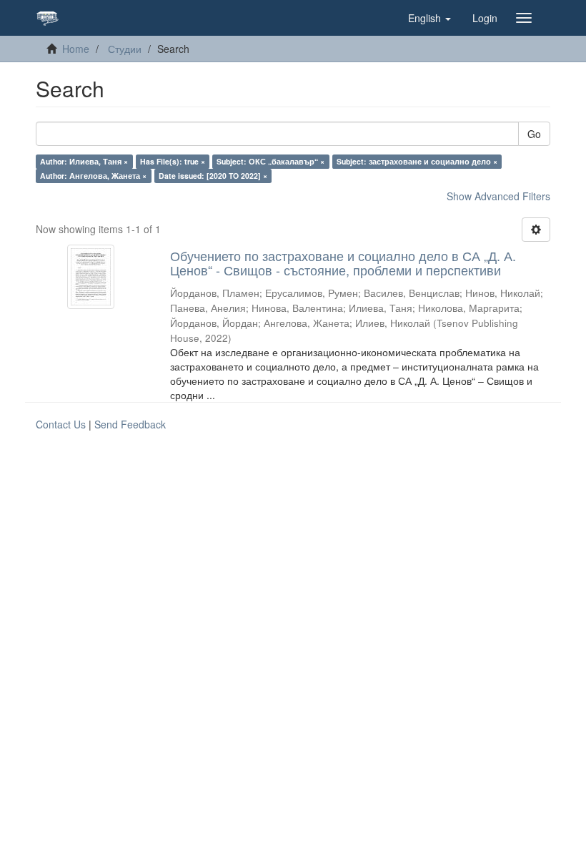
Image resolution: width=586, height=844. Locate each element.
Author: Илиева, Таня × (84, 161)
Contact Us (61, 424)
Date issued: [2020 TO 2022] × (213, 175)
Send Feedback (130, 424)
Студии (124, 48)
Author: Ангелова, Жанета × (93, 175)
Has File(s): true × (172, 161)
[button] (429, 18)
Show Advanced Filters (498, 196)
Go (534, 134)
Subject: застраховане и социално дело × (417, 161)
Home (75, 48)
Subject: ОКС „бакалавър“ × (270, 161)
